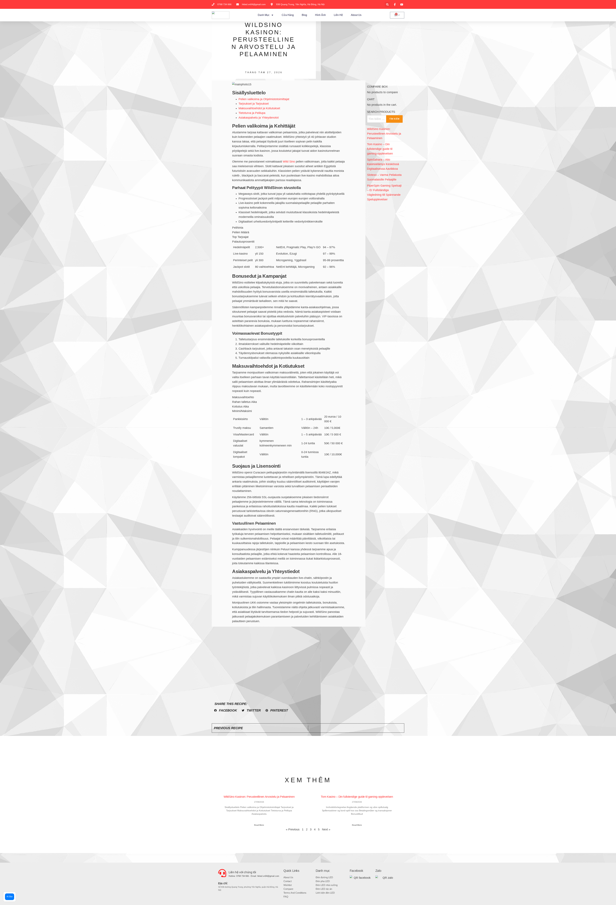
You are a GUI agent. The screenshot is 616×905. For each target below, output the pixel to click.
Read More (259, 825)
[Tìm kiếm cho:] (385, 119)
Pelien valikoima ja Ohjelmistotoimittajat (264, 99)
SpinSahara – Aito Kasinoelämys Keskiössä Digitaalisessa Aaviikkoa (383, 164)
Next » (326, 829)
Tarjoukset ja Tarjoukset (254, 103)
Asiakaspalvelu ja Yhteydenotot (259, 117)
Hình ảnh (320, 15)
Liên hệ (338, 15)
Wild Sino (289, 161)
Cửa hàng (288, 15)
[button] (387, 4)
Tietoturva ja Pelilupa (252, 113)
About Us (356, 15)
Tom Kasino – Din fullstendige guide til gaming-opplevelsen (380, 149)
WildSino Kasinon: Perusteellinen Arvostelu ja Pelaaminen (384, 133)
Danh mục (264, 15)
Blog (304, 15)
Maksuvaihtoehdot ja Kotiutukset (259, 108)
